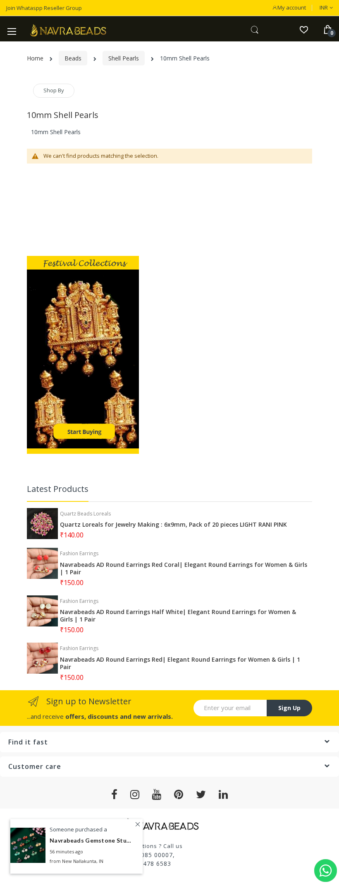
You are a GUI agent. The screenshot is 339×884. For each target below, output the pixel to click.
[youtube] (157, 794)
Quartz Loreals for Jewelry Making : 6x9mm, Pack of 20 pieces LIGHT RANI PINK (173, 524)
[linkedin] (223, 794)
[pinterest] (179, 794)
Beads (72, 58)
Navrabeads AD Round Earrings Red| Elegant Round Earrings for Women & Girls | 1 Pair (180, 663)
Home (35, 58)
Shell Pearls (123, 58)
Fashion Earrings (79, 553)
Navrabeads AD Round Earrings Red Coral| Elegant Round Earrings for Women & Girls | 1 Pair (183, 568)
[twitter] (201, 794)
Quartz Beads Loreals (85, 513)
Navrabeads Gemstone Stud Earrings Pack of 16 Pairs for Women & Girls (91, 840)
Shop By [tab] (53, 90)
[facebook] (114, 794)
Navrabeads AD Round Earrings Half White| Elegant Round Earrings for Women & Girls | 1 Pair (178, 615)
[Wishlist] (303, 29)
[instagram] (135, 794)
